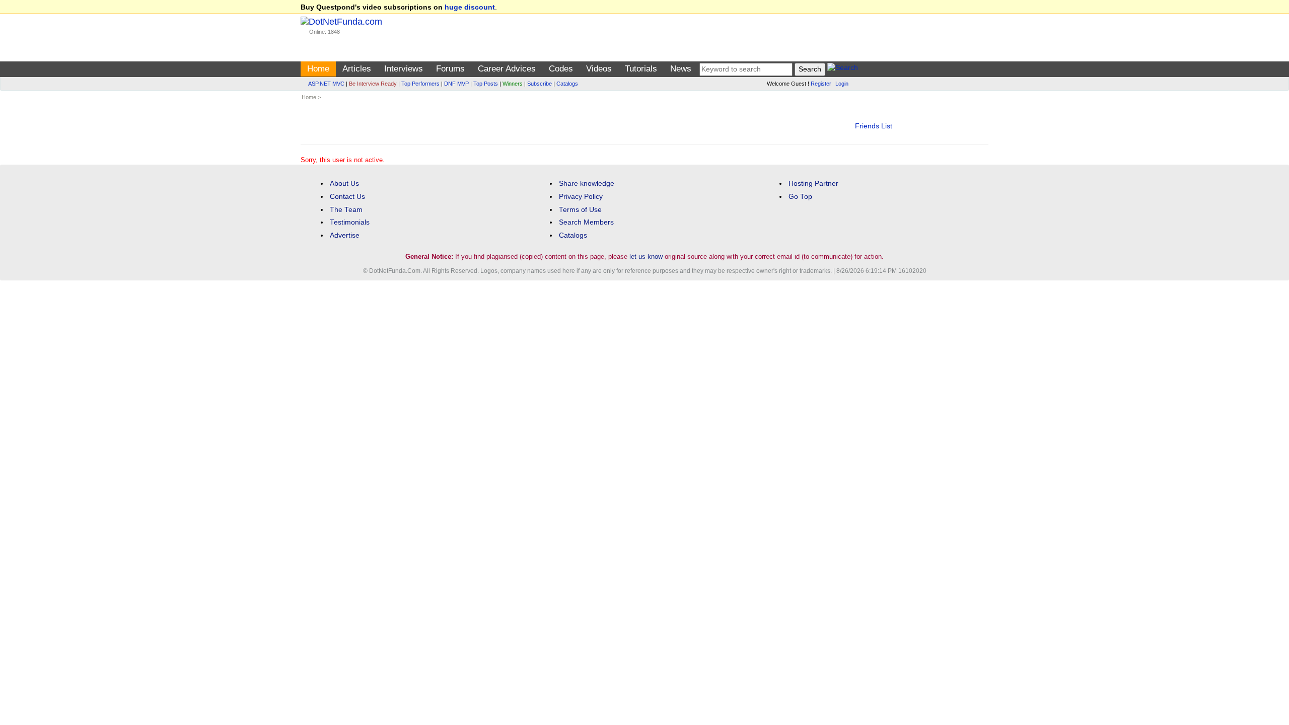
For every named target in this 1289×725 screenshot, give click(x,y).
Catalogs (567, 84)
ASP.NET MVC (326, 84)
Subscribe (539, 84)
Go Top (800, 196)
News (680, 69)
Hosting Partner (813, 183)
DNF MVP (456, 84)
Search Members (586, 222)
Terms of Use (580, 209)
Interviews (403, 69)
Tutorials (641, 69)
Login (841, 84)
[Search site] (842, 69)
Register (821, 84)
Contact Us (347, 196)
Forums (450, 69)
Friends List (873, 126)
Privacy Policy (581, 196)
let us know (646, 256)
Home (318, 69)
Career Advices (507, 69)
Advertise (345, 235)
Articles (356, 69)
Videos (599, 69)
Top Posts (485, 84)
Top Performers (420, 84)
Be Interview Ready (373, 84)
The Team (346, 209)
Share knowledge (586, 183)
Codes (561, 69)
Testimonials (350, 222)
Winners (513, 84)
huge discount (470, 7)
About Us (344, 183)
